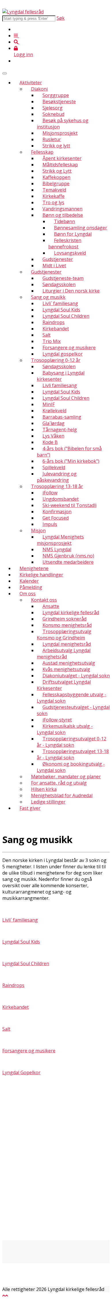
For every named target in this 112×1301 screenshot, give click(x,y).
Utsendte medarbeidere (68, 562)
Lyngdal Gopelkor (21, 1072)
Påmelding (31, 587)
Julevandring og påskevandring (57, 477)
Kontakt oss (44, 600)
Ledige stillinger (48, 802)
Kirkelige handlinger (41, 574)
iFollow (50, 492)
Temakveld (54, 190)
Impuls (50, 524)
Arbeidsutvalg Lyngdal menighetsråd (63, 653)
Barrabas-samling (62, 417)
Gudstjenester (58, 259)
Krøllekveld (54, 410)
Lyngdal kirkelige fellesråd (71, 612)
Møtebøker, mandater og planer (66, 776)
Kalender (29, 581)
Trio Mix (52, 341)
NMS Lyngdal (57, 549)
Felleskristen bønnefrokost (64, 243)
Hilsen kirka (44, 789)
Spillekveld (54, 467)
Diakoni (39, 89)
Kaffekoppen (56, 177)
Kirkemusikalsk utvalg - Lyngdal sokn (65, 729)
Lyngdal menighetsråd (67, 644)
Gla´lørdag (54, 423)
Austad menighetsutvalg (69, 663)
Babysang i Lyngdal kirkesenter (60, 376)
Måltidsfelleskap (60, 164)
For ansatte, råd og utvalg (59, 783)
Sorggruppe (56, 95)
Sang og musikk (48, 297)
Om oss (28, 593)
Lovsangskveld (70, 253)
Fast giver (30, 808)
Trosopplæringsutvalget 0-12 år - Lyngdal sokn (71, 742)
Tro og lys (53, 202)
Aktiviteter (31, 82)
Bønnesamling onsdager (80, 228)
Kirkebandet (56, 328)
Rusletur (52, 139)
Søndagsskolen (59, 284)
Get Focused (56, 518)
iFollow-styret (57, 720)
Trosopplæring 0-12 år (55, 360)
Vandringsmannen (62, 209)
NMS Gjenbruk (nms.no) (68, 556)
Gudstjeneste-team (63, 278)
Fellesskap (42, 152)
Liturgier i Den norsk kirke (71, 291)
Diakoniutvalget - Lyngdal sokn (76, 675)
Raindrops (54, 322)
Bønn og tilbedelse (63, 215)
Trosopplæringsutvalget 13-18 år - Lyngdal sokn (73, 754)
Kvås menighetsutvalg (66, 669)
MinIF (49, 404)
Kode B (50, 442)
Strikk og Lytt (57, 171)
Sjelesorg (53, 108)
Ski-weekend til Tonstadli (69, 505)
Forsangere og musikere (69, 347)
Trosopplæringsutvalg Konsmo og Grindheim (64, 634)
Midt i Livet (54, 265)
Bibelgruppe (56, 183)
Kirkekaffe (54, 196)
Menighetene (34, 568)
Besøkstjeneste (59, 101)
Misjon (38, 530)
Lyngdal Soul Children (66, 316)
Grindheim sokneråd (64, 619)
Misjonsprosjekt (60, 133)
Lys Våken (53, 436)
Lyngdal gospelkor (63, 354)
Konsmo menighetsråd (67, 625)
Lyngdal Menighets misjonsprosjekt (60, 540)
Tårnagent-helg (60, 429)
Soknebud (53, 114)
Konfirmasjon (57, 511)
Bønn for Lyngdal (73, 234)
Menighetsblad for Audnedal (61, 795)
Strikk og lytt (56, 146)
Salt (47, 335)
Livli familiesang (60, 385)
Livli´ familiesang (60, 303)
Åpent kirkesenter (62, 158)
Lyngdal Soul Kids (61, 310)
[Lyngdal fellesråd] (23, 12)
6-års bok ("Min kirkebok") (71, 461)
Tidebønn (64, 221)
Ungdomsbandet (61, 499)
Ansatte (51, 606)
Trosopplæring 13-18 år (57, 486)
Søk (61, 18)
